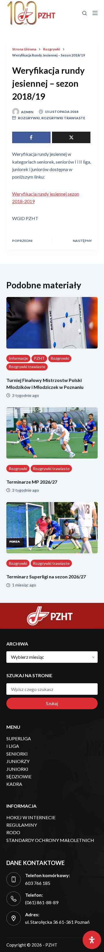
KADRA (14, 784)
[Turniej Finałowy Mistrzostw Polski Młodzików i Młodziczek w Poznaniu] (52, 322)
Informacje (18, 358)
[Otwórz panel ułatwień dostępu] (92, 940)
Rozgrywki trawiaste (63, 118)
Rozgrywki (29, 118)
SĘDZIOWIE (18, 776)
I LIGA (12, 746)
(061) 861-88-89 (41, 902)
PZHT (39, 358)
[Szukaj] (84, 13)
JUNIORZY (17, 761)
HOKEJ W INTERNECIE (30, 817)
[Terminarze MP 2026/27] (52, 433)
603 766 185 (37, 883)
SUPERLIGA (18, 738)
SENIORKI (17, 753)
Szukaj (52, 703)
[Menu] (95, 13)
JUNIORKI (17, 769)
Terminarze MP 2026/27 (31, 481)
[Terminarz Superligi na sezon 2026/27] (52, 527)
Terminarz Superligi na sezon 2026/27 (46, 576)
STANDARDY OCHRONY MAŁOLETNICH (50, 840)
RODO (13, 832)
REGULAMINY (21, 825)
